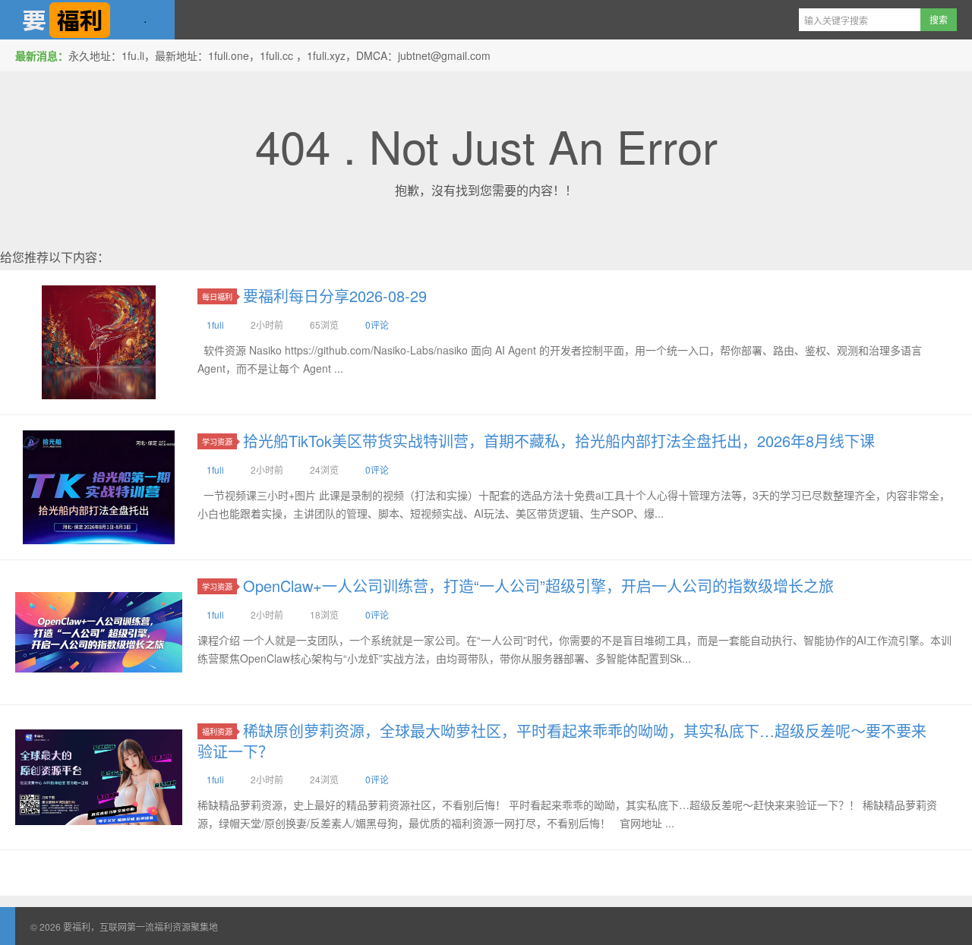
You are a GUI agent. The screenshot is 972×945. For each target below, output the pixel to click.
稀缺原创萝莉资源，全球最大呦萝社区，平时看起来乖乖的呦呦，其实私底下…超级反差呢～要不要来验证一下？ (561, 741)
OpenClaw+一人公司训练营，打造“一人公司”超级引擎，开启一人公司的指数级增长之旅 (538, 586)
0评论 (377, 324)
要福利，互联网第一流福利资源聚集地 (87, 19)
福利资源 (217, 731)
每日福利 (217, 296)
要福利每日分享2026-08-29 (335, 296)
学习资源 (217, 441)
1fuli (215, 324)
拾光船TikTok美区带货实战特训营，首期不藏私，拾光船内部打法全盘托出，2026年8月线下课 (559, 441)
